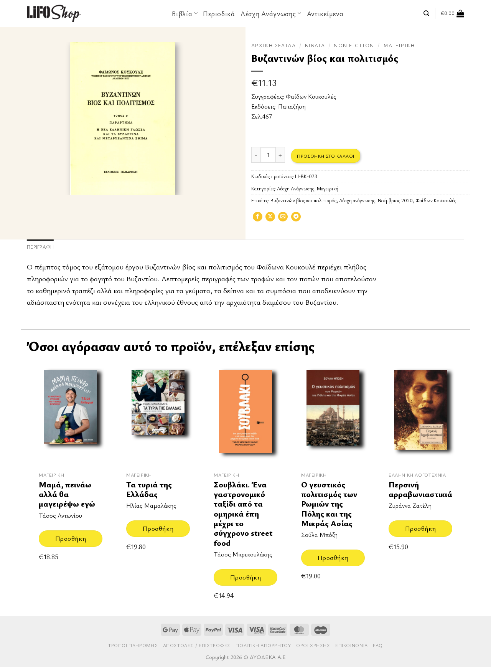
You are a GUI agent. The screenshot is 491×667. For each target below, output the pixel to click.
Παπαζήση (292, 106)
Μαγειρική (399, 45)
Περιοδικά (219, 13)
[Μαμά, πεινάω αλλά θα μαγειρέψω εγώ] (70, 413)
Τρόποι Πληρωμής (133, 645)
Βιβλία (315, 45)
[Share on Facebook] (257, 219)
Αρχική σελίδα (273, 45)
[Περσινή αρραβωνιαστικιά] (420, 413)
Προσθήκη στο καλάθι (325, 156)
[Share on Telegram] (296, 219)
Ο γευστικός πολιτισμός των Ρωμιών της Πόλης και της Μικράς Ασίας (329, 504)
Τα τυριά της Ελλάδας (149, 489)
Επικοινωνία (351, 645)
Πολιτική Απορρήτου (263, 645)
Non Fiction (354, 45)
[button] (452, 13)
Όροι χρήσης (313, 645)
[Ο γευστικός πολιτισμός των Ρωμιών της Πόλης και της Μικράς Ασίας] (332, 413)
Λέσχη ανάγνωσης (357, 200)
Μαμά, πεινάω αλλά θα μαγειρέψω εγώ (67, 494)
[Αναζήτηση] (426, 13)
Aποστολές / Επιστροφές (197, 645)
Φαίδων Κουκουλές (311, 96)
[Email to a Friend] (283, 219)
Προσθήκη (70, 538)
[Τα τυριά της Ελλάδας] (158, 413)
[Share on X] (270, 219)
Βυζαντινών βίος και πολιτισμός (303, 200)
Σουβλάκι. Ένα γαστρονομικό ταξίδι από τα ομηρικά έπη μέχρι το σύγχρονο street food (243, 514)
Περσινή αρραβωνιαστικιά (420, 489)
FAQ (378, 645)
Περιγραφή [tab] (40, 247)
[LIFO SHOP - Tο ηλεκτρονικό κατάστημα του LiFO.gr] (54, 13)
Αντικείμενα (325, 13)
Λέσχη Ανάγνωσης (268, 13)
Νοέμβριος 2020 (395, 200)
